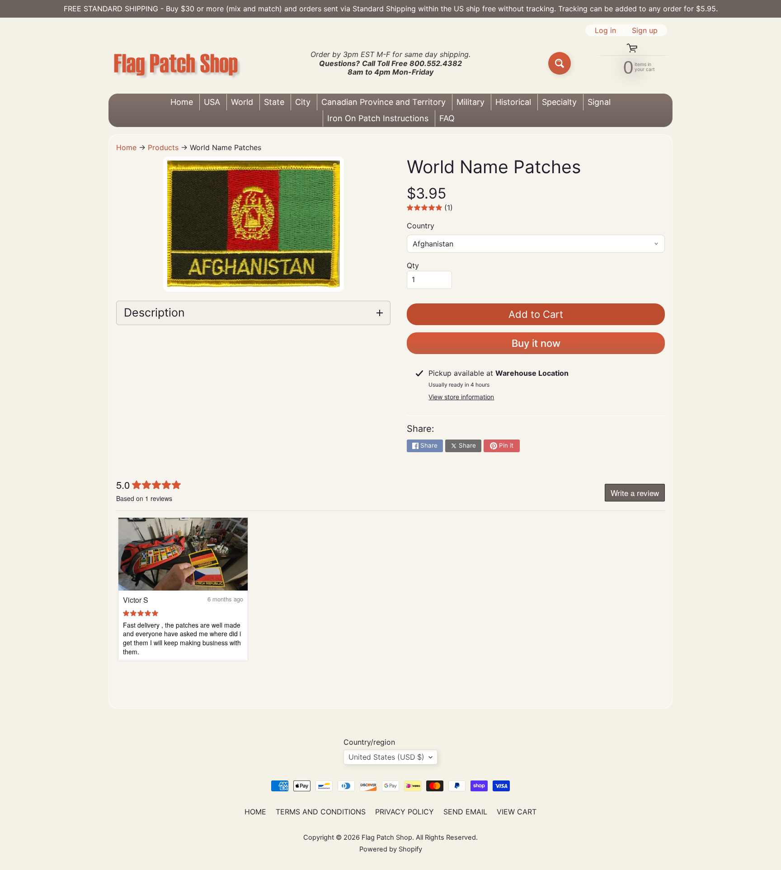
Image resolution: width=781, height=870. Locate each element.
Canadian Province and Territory (383, 102)
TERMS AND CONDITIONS (321, 811)
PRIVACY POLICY (404, 811)
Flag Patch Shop (387, 837)
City (303, 102)
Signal (599, 102)
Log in (605, 30)
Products (163, 147)
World (242, 102)
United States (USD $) (386, 756)
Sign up (645, 30)
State (274, 102)
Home (181, 102)
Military (470, 102)
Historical (513, 102)
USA (212, 102)
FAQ (447, 118)
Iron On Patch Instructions (377, 118)
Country (420, 225)
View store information (461, 397)
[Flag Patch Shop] (176, 63)
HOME (255, 811)
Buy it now (536, 343)
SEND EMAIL (465, 811)
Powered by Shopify (390, 849)
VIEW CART (516, 811)
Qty (413, 265)
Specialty (559, 102)
